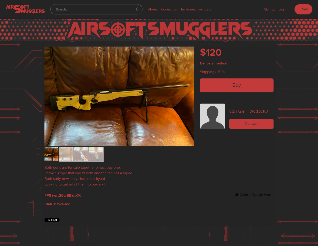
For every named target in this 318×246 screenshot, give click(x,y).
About (152, 9)
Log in (282, 9)
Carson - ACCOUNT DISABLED (251, 111)
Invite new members (196, 9)
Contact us (169, 9)
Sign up (269, 9)
